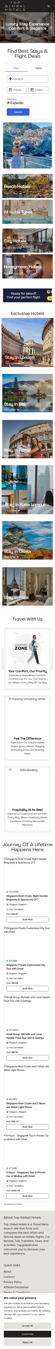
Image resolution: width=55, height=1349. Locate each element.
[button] (3, 28)
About (7, 1272)
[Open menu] (48, 6)
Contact (9, 1277)
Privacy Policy (13, 1282)
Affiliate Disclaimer (16, 1287)
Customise (27, 1334)
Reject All (27, 1342)
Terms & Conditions (17, 1292)
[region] (27, 1321)
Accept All (27, 1325)
